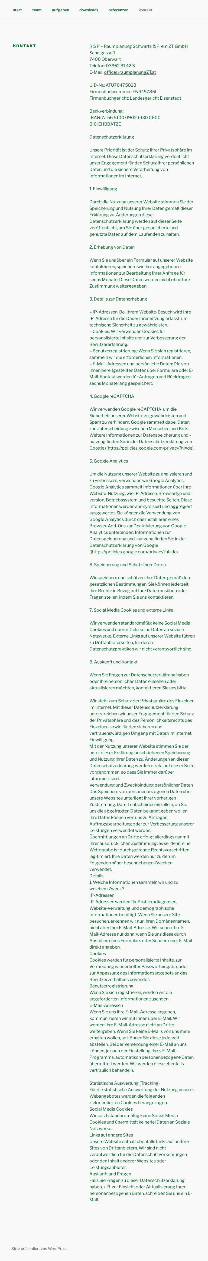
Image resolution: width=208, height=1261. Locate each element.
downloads (88, 10)
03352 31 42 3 (120, 65)
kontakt (145, 10)
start (17, 10)
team (37, 10)
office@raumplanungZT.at (130, 72)
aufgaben (60, 10)
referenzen (118, 10)
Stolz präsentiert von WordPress (39, 1248)
